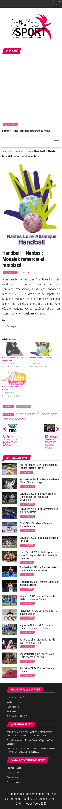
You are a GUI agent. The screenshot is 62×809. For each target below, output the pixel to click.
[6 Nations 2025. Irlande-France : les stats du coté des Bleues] (9, 600)
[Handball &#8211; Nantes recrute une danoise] (41, 349)
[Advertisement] (31, 88)
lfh (38, 413)
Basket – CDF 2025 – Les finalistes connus (38, 670)
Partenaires (11, 711)
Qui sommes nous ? (15, 697)
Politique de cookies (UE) (17, 716)
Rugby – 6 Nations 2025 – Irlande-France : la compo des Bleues (37, 626)
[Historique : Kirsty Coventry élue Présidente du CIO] (9, 614)
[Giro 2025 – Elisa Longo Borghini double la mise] (9, 527)
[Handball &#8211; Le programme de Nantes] (14, 378)
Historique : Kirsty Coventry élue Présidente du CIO (39, 612)
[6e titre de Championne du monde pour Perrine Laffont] (9, 643)
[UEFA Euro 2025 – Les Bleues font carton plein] (9, 541)
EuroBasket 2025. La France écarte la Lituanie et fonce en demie (39, 569)
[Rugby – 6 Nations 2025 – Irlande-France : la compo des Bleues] (9, 629)
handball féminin (25, 414)
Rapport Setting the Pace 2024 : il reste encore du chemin (37, 655)
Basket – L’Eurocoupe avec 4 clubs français (9, 440)
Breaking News (22, 151)
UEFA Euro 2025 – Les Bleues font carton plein (40, 539)
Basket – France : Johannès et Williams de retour (26, 130)
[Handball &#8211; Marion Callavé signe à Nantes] (14, 349)
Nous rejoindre (13, 707)
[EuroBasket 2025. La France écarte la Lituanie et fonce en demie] (9, 571)
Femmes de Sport (14, 768)
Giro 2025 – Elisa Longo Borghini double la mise (36, 525)
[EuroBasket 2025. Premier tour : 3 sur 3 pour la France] (9, 585)
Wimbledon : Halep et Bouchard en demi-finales (52, 442)
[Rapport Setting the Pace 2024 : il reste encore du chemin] (9, 658)
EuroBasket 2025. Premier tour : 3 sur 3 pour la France (39, 583)
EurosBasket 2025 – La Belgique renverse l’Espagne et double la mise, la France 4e (39, 555)
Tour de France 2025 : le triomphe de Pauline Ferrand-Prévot (39, 466)
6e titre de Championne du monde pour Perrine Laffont (37, 641)
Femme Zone (12, 777)
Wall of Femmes (13, 782)
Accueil (6, 151)
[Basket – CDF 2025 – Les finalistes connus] (9, 672)
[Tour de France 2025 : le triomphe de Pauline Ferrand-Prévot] (9, 468)
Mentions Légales (14, 702)
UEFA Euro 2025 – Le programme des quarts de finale (39, 510)
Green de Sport (22, 724)
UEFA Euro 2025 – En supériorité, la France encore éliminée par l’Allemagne (38, 496)
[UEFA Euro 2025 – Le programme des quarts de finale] (9, 513)
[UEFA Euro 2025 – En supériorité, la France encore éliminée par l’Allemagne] (9, 497)
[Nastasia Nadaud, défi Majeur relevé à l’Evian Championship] (9, 483)
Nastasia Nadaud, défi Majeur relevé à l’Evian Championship (39, 481)
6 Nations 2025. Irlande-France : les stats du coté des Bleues (38, 598)
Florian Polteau (28, 272)
